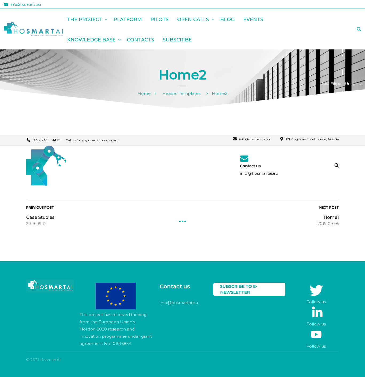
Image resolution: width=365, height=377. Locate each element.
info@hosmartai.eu (26, 4)
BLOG (227, 19)
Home (144, 93)
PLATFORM (128, 19)
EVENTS (253, 19)
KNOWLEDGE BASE (91, 40)
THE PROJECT (84, 19)
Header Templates (181, 93)
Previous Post (40, 207)
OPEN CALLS (193, 19)
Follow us (316, 301)
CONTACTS (140, 40)
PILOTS (159, 19)
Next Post (329, 207)
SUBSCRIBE (177, 40)
